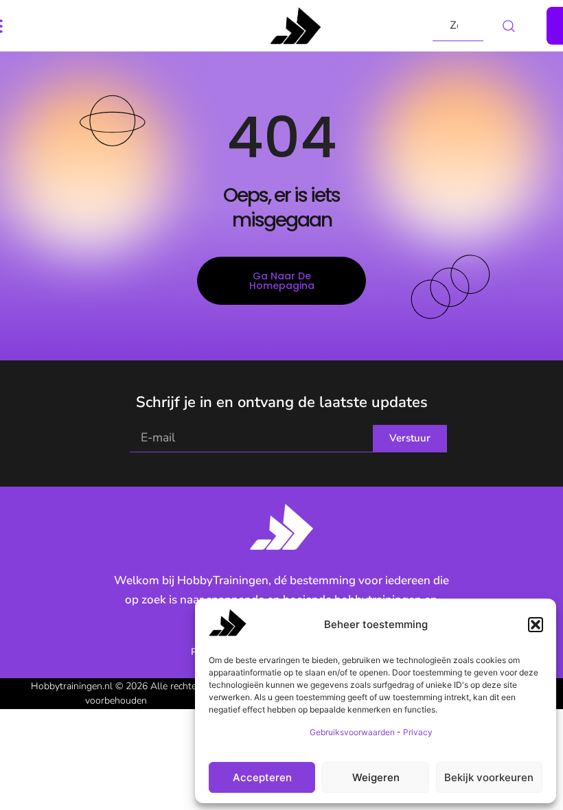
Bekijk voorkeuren (488, 777)
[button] (535, 625)
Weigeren (376, 777)
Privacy (418, 732)
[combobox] (458, 26)
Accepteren (262, 777)
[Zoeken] (515, 26)
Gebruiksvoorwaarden (352, 732)
